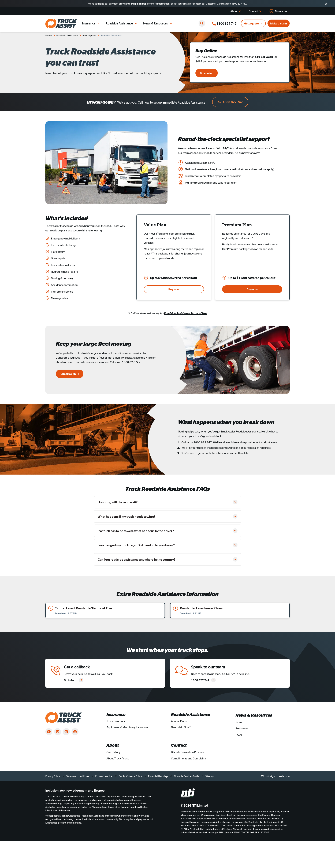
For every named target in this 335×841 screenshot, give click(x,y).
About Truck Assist (117, 758)
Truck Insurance (116, 721)
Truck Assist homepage (61, 23)
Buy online (206, 73)
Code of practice (104, 776)
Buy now (173, 289)
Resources (242, 728)
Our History (113, 752)
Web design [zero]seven (275, 776)
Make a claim (278, 23)
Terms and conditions (77, 776)
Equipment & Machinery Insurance (127, 727)
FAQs (239, 734)
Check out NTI (70, 373)
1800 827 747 (233, 102)
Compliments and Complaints (189, 758)
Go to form (70, 680)
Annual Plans (179, 721)
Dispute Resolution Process (187, 752)
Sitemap (209, 776)
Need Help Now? (181, 727)
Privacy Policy (52, 776)
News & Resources (155, 23)
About (234, 11)
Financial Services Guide (187, 776)
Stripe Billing (138, 3)
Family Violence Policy (130, 776)
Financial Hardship (158, 776)
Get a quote (251, 23)
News (239, 722)
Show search (202, 23)
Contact (253, 11)
